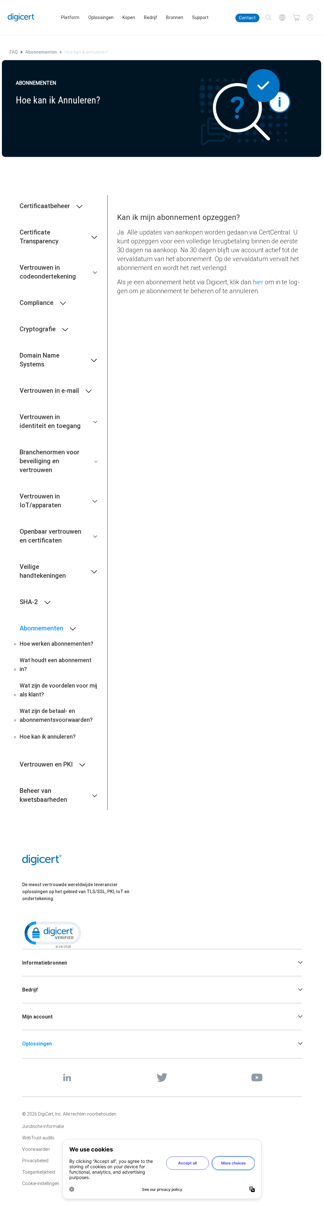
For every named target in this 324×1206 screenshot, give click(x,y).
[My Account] (310, 17)
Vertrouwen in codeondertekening (48, 271)
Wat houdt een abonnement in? (55, 664)
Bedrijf (150, 17)
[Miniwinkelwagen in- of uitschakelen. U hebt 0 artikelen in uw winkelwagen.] (296, 17)
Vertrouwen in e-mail (49, 390)
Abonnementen (41, 52)
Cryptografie (38, 329)
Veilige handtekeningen (43, 571)
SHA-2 (29, 602)
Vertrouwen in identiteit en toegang (50, 421)
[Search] (268, 17)
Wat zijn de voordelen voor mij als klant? (58, 690)
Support (200, 17)
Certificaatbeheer (45, 206)
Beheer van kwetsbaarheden (43, 795)
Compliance (36, 302)
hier (258, 282)
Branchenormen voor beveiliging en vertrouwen (49, 461)
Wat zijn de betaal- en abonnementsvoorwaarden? (56, 715)
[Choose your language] (282, 17)
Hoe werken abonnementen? (56, 643)
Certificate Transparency (39, 236)
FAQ (13, 52)
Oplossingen (101, 17)
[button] (52, 934)
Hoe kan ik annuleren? (48, 736)
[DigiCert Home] (21, 17)
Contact (247, 17)
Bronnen (174, 17)
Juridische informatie (43, 1126)
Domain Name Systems (39, 359)
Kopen (128, 17)
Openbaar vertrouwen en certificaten (50, 535)
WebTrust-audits (38, 1138)
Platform (70, 17)
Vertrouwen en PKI (46, 764)
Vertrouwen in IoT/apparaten (40, 500)
